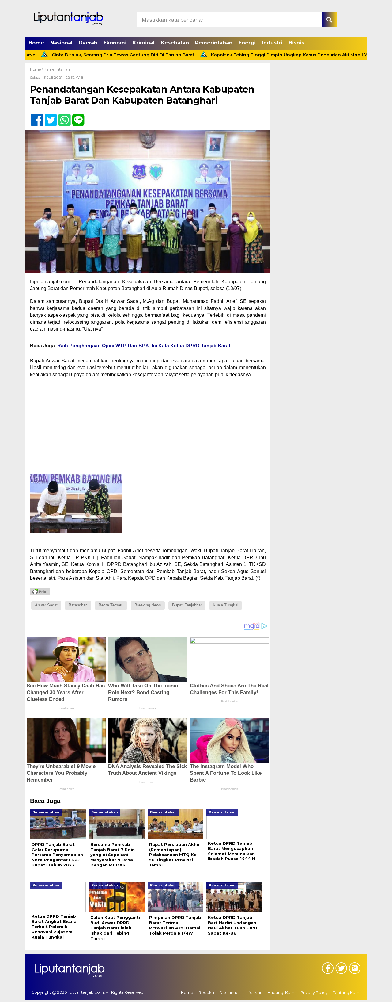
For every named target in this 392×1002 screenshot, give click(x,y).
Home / (37, 69)
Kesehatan (175, 43)
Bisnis (296, 43)
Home (36, 43)
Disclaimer (229, 993)
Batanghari (78, 605)
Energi (247, 43)
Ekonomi (115, 43)
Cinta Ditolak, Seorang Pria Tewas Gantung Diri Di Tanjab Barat (92, 55)
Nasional (61, 43)
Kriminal (144, 43)
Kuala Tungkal (225, 605)
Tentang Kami (346, 993)
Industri (272, 43)
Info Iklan (253, 993)
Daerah (88, 43)
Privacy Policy (314, 993)
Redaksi (206, 993)
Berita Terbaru (111, 605)
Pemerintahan (213, 43)
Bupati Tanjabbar (187, 605)
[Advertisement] (148, 427)
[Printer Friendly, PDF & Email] (40, 591)
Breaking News (147, 605)
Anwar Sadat (46, 605)
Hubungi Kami (281, 993)
